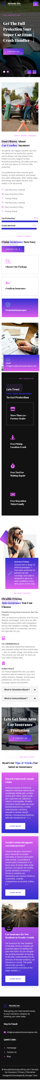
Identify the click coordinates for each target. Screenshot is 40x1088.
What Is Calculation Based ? (17, 690)
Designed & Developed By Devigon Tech (20, 1075)
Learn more (15, 826)
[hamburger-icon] (35, 4)
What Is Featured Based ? (16, 698)
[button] (29, 72)
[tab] (4, 72)
